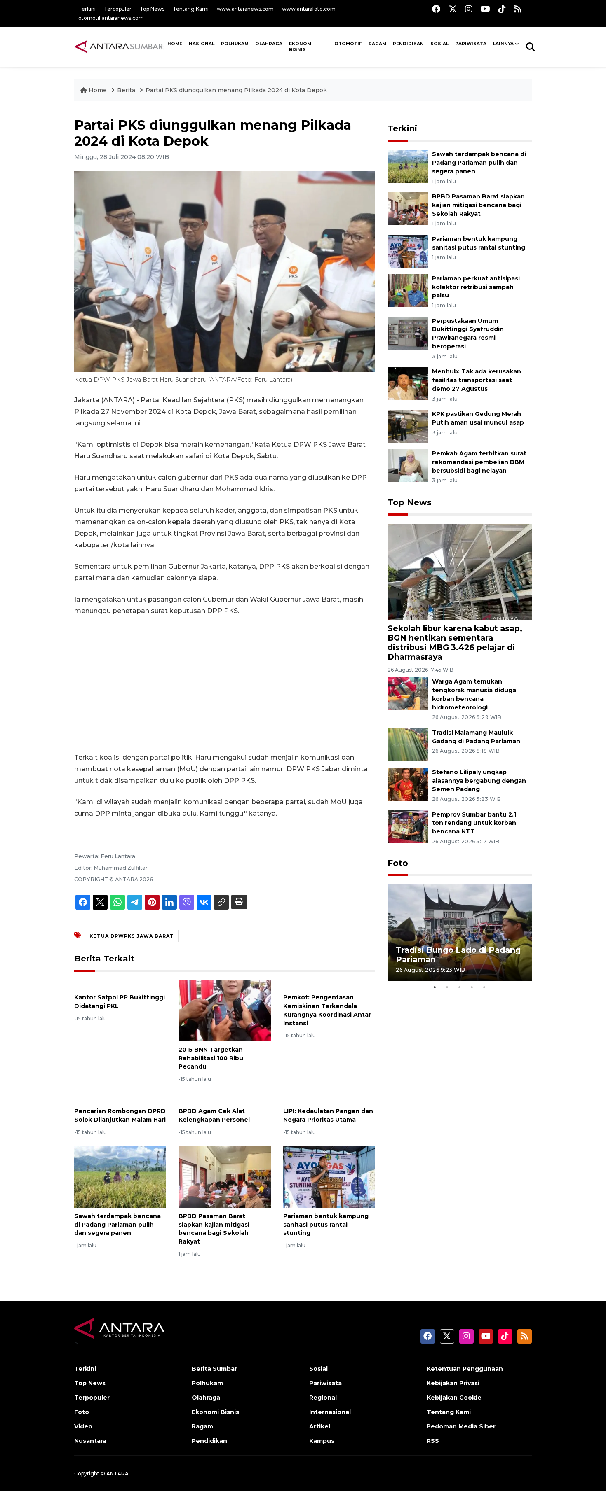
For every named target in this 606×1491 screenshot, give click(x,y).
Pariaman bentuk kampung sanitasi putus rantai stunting (326, 1224)
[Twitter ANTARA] (453, 9)
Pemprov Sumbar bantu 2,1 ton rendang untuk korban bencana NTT (474, 823)
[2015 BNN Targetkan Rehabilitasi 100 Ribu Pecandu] (224, 1010)
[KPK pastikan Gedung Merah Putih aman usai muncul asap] (408, 425)
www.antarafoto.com (309, 9)
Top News (152, 9)
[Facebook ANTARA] (436, 9)
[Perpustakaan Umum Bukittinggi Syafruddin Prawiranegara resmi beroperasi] (408, 332)
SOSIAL (439, 44)
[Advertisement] (224, 684)
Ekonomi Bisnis (301, 47)
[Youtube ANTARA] (485, 9)
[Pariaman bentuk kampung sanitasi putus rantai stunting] (329, 1177)
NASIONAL (201, 44)
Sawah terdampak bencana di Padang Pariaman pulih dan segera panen (117, 1224)
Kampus (321, 1440)
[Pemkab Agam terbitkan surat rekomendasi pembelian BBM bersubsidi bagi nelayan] (408, 465)
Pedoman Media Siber (461, 1426)
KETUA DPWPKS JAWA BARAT (131, 936)
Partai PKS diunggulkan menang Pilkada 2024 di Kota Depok (236, 90)
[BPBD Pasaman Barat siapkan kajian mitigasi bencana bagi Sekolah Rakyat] (224, 1177)
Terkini (87, 9)
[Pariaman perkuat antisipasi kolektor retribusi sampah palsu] (408, 290)
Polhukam (235, 44)
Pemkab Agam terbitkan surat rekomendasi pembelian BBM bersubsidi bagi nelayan (479, 462)
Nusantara (90, 1440)
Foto (398, 863)
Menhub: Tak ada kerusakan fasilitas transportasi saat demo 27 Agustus (476, 380)
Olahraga (268, 44)
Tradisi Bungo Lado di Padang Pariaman (458, 954)
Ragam (377, 44)
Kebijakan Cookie (454, 1397)
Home (97, 90)
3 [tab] (460, 987)
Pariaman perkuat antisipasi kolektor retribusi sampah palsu (476, 287)
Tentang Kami (191, 9)
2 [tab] (447, 987)
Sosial (318, 1368)
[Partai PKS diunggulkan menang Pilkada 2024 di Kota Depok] (460, 571)
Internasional (330, 1412)
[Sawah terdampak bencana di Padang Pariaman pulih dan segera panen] (120, 1177)
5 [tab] (484, 987)
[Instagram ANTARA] (468, 9)
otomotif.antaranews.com (111, 18)
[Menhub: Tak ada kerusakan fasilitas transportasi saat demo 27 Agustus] (408, 383)
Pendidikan (408, 44)
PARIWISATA (470, 44)
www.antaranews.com (245, 9)
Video (83, 1426)
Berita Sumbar (214, 1368)
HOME (174, 44)
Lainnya (503, 44)
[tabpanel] (460, 932)
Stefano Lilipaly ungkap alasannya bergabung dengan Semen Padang (479, 780)
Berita (127, 90)
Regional (323, 1397)
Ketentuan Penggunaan (465, 1368)
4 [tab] (472, 987)
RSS (433, 1440)
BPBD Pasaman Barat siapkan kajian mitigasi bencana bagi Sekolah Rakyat (478, 205)
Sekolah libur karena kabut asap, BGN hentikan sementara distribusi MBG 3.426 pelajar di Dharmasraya (455, 642)
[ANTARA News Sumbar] (119, 46)
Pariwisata (325, 1383)
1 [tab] (435, 987)
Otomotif (348, 44)
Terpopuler (118, 9)
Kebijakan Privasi (453, 1383)
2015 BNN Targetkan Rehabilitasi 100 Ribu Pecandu (211, 1058)
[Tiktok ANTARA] (502, 9)
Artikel (319, 1426)
